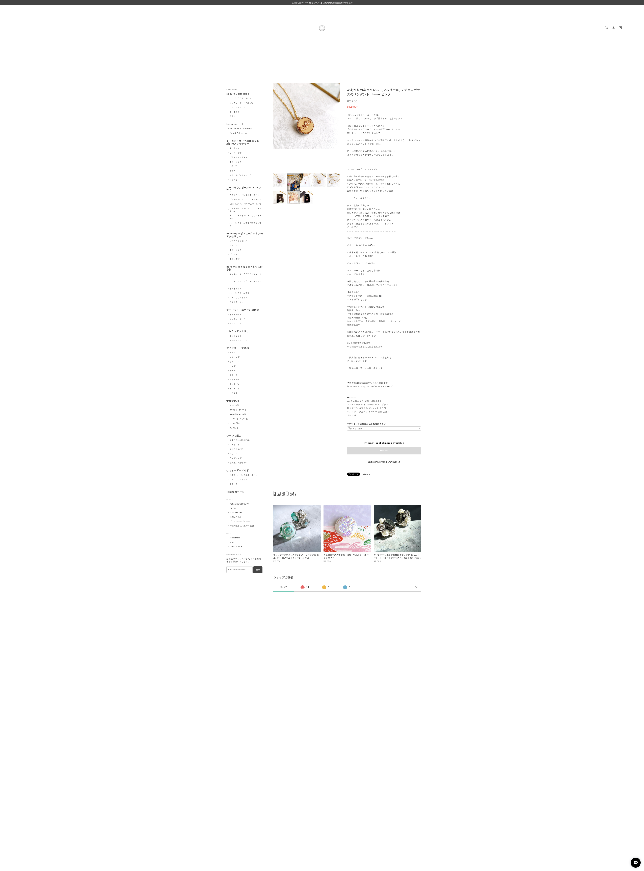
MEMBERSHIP (236, 512)
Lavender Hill (234, 124)
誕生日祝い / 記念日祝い (240, 440)
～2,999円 (234, 405)
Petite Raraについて (239, 504)
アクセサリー (236, 116)
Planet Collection (238, 133)
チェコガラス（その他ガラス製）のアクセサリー (242, 142)
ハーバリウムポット (239, 297)
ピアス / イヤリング (239, 157)
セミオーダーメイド (237, 470)
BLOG (233, 508)
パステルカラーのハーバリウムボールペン (246, 209)
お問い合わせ (236, 517)
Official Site (236, 546)
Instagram (235, 538)
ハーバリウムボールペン (241, 98)
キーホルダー (236, 112)
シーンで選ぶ (233, 435)
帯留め (233, 170)
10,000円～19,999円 (239, 419)
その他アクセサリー (239, 340)
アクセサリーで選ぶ (237, 348)
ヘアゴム (234, 166)
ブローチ (234, 254)
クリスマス (235, 453)
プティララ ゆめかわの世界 (242, 310)
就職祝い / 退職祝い (239, 462)
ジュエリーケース (238, 319)
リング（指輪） (237, 153)
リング (233, 366)
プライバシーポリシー (240, 521)
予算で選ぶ (232, 400)
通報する (366, 474)
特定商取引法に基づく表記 (242, 526)
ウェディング (236, 458)
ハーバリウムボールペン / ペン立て (243, 189)
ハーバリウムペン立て (240, 293)
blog (232, 542)
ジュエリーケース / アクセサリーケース (245, 275)
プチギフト (235, 444)
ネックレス (235, 148)
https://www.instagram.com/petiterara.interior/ (370, 386)
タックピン (235, 180)
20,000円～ (235, 423)
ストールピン (236, 379)
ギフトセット (236, 336)
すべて (284, 587)
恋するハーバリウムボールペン (244, 475)
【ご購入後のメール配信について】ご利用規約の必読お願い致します (322, 3)
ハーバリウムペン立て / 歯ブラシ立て (245, 224)
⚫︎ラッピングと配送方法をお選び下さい (366, 424)
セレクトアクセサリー (239, 331)
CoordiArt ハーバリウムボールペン (246, 204)
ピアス (233, 352)
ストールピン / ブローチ (240, 175)
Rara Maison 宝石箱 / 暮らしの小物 (244, 268)
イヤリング (235, 357)
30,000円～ (235, 428)
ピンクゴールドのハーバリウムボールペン (246, 216)
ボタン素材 (235, 259)
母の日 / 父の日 (237, 449)
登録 (258, 569)
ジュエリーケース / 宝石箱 (241, 103)
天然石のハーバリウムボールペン (245, 195)
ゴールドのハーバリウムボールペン (246, 199)
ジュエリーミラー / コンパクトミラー (245, 282)
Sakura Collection (237, 93)
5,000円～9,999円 (238, 414)
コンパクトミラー (238, 107)
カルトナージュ (237, 302)
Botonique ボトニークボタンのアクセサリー (244, 235)
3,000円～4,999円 (238, 410)
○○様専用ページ (235, 491)
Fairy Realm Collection (241, 128)
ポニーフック (236, 162)
